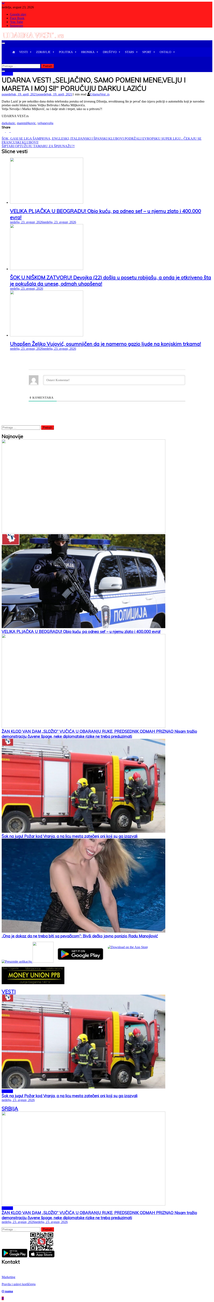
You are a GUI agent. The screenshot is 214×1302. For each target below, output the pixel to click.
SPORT (146, 52)
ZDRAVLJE (43, 52)
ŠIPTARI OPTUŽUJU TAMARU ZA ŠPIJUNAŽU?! (38, 146)
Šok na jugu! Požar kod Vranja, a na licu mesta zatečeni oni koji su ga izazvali (70, 836)
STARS (129, 52)
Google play (18, 14)
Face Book (17, 18)
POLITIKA (66, 52)
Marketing (8, 1277)
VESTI (23, 52)
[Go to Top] (3, 1298)
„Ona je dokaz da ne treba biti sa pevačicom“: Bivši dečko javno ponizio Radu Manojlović (80, 935)
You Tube (16, 22)
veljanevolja (45, 123)
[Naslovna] (13, 52)
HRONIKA (87, 52)
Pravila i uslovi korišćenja (19, 1284)
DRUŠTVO (110, 52)
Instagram (16, 25)
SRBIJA (7, 74)
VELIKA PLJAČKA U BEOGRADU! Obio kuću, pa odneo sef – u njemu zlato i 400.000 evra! (81, 631)
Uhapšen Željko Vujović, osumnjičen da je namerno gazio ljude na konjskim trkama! (105, 344)
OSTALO (165, 52)
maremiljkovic (26, 123)
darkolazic (8, 123)
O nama (7, 1291)
